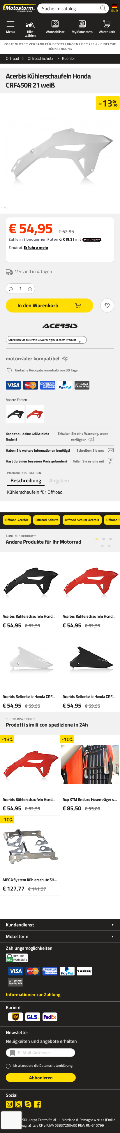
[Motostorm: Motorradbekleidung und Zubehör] (19, 8)
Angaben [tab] (59, 480)
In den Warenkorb (37, 305)
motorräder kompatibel (32, 358)
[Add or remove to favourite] (107, 305)
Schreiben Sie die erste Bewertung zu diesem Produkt (42, 340)
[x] (18, 1104)
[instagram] (9, 1104)
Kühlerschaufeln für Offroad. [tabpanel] (35, 491)
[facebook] (37, 1104)
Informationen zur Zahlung (33, 994)
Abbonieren (41, 1077)
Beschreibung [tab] (25, 480)
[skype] (27, 1104)
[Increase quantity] (30, 288)
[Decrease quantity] (10, 288)
